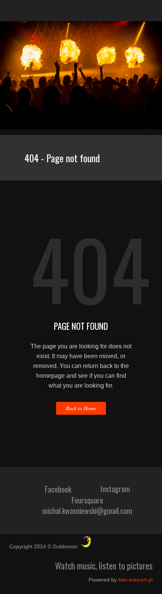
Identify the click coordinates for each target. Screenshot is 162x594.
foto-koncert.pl (135, 580)
